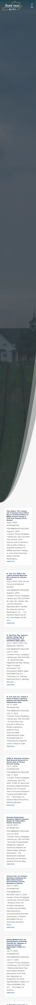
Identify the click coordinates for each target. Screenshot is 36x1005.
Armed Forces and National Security (18, 584)
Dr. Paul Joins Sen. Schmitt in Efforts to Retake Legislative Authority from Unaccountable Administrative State (17, 699)
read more (10, 561)
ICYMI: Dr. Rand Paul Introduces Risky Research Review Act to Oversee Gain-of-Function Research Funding (18, 761)
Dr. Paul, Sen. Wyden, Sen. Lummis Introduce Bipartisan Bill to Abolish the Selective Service (17, 576)
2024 (20, 581)
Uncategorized (13, 525)
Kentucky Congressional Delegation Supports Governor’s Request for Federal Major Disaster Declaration (18, 820)
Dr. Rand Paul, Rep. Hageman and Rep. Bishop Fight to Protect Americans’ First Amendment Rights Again (17, 638)
